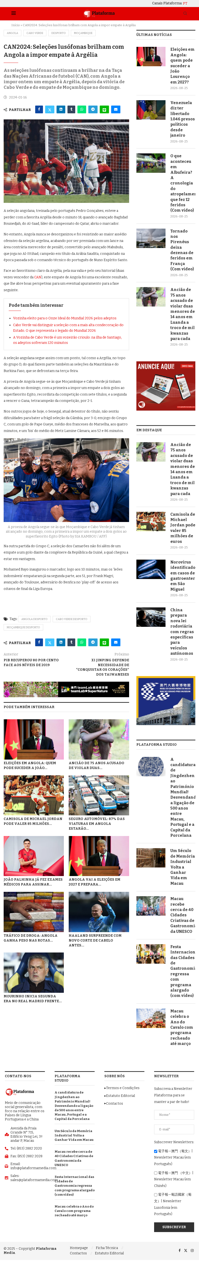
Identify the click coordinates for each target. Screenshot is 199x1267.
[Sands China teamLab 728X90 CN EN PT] (66, 684)
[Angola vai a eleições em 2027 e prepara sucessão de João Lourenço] (99, 856)
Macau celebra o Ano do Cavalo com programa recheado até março (181, 1027)
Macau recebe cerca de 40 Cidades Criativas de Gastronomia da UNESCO (182, 915)
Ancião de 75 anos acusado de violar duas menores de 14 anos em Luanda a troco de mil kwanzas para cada (182, 314)
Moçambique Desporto (23, 627)
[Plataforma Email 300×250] (165, 363)
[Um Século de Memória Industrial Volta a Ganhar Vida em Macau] (151, 858)
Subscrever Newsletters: (174, 1142)
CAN (37, 277)
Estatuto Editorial (109, 1253)
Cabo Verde (34, 33)
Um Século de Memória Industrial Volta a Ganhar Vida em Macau (182, 867)
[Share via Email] (115, 109)
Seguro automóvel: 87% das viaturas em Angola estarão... (97, 824)
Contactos (78, 1253)
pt (185, 3)
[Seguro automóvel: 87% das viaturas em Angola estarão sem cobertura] (99, 795)
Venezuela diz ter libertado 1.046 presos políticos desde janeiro (182, 119)
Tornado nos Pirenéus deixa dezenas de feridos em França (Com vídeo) (182, 250)
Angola (12, 33)
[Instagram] (192, 1251)
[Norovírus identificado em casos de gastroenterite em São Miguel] (151, 569)
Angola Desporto (34, 619)
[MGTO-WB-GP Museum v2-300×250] (165, 678)
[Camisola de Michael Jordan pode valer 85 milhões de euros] (34, 795)
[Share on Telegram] (93, 109)
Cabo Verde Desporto (71, 619)
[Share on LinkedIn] (61, 109)
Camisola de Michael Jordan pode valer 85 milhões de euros (182, 528)
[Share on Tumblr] (71, 109)
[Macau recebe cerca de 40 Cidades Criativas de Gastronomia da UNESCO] (151, 906)
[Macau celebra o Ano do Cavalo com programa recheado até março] (151, 1018)
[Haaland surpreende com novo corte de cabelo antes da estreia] (99, 912)
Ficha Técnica (107, 1248)
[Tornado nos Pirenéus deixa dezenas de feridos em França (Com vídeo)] (151, 238)
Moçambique (83, 33)
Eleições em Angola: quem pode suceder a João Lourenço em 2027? (182, 65)
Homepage (79, 1248)
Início (15, 25)
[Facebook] (179, 1251)
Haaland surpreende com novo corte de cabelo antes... (95, 940)
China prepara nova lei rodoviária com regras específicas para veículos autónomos (182, 632)
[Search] (185, 14)
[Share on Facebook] (39, 109)
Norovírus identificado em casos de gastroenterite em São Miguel (182, 576)
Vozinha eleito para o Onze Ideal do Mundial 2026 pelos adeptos (64, 318)
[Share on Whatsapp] (81, 109)
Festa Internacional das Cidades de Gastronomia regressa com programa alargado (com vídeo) (182, 971)
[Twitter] (185, 1251)
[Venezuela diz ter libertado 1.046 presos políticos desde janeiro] (151, 110)
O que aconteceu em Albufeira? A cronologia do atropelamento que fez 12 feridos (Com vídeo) (182, 183)
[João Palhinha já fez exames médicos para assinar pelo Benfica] (34, 856)
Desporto (58, 33)
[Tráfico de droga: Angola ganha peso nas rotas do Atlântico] (34, 912)
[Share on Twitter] (49, 109)
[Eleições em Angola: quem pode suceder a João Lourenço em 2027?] (34, 739)
